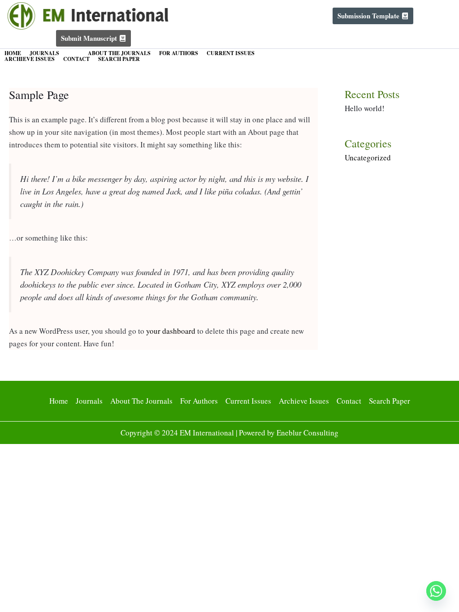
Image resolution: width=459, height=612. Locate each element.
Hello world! (365, 108)
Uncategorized (368, 157)
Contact (76, 58)
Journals (44, 53)
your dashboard (170, 331)
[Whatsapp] (436, 591)
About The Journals (119, 53)
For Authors (178, 53)
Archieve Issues (29, 58)
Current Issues (231, 53)
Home (12, 53)
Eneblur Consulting (307, 432)
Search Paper (119, 58)
